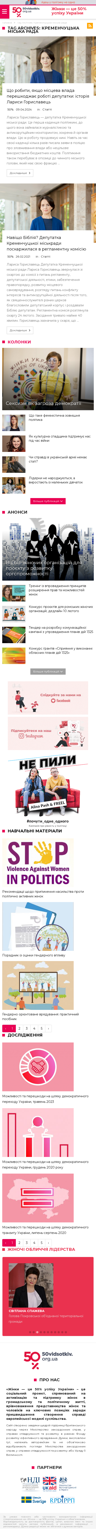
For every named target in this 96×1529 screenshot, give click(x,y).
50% (10, 109)
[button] (30, 1332)
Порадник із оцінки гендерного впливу (33, 955)
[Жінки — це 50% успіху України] (26, 12)
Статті (47, 109)
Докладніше (18, 173)
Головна (7, 22)
